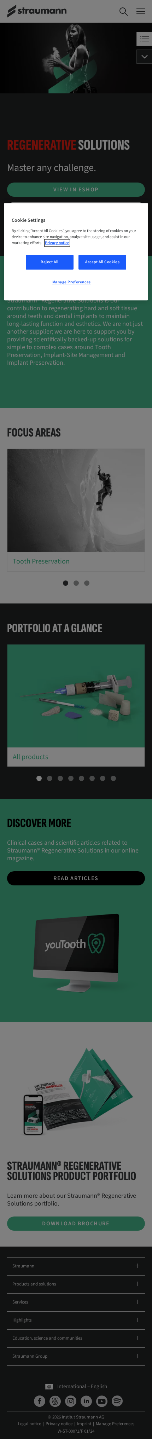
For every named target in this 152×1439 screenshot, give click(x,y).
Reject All (50, 262)
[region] (76, 251)
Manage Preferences (71, 282)
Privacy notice (57, 243)
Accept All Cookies (102, 262)
